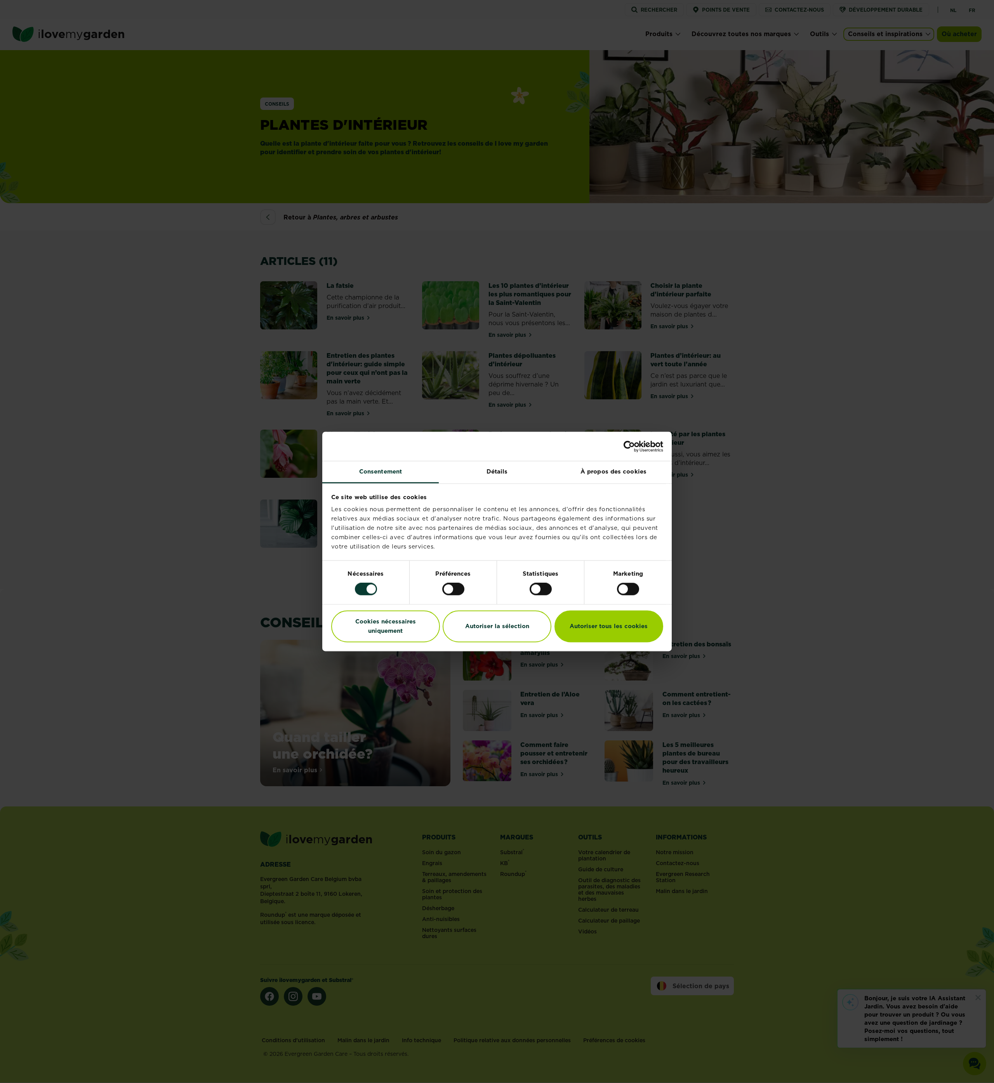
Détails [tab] (497, 471)
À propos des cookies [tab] (613, 471)
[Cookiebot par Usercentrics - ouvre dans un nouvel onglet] (629, 446)
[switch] (453, 589)
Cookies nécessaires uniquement (385, 626)
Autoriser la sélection (497, 626)
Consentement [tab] (380, 471)
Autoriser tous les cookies (609, 626)
